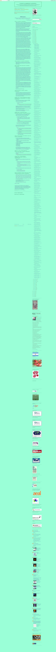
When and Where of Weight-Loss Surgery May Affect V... (37, 93)
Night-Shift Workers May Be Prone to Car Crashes (37, 187)
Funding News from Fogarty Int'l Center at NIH (37, 270)
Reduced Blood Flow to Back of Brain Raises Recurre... (37, 241)
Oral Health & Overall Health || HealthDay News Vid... (37, 239)
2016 (34, 41)
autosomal (17, 174)
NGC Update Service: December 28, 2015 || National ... (37, 115)
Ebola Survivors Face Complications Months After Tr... (37, 193)
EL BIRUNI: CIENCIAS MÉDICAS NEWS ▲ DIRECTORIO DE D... (36, 45)
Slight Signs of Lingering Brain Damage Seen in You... (37, 191)
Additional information (18, 18)
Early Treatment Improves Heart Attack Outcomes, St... (37, 88)
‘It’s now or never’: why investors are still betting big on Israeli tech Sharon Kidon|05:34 (37, 545)
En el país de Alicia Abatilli (36, 590)
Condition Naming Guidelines (25, 148)
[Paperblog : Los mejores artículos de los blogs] (35, 391)
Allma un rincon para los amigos (37, 629)
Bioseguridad (34, 547)
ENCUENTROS (35, 598)
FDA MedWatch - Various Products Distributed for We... (37, 263)
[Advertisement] (20, 218)
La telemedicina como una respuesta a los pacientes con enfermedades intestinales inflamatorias (39, 571)
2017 (34, 40)
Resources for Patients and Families (21, 170)
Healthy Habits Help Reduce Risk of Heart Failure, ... (37, 189)
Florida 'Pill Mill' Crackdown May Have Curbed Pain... (37, 249)
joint (21, 176)
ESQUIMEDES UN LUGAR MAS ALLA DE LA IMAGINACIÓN (37, 608)
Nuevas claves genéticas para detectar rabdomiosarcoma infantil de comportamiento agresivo (37, 535)
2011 (34, 294)
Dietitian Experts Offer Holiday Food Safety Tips (37, 127)
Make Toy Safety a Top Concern (37, 121)
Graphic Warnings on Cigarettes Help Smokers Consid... (37, 167)
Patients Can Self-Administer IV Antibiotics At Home (37, 129)
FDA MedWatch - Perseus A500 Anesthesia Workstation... (37, 228)
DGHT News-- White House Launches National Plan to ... (37, 265)
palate (25, 177)
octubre (35, 280)
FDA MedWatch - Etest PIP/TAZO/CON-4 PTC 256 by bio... (37, 109)
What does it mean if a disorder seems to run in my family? (23, 161)
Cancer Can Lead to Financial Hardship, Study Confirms (37, 104)
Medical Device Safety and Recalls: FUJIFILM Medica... (37, 223)
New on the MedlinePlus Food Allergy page (37, 201)
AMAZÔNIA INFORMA (36, 614)
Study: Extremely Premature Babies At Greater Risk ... (37, 84)
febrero (35, 288)
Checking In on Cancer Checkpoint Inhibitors (36, 101)
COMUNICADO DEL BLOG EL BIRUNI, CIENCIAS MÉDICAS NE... (37, 74)
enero (34, 289)
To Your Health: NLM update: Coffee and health (37, 78)
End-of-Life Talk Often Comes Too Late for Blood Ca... (37, 243)
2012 (34, 293)
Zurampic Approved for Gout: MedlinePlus (37, 180)
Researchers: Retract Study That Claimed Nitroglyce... (37, 59)
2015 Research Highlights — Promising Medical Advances (37, 152)
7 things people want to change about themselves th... (37, 111)
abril (34, 286)
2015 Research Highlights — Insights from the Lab (37, 150)
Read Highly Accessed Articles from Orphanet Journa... (37, 273)
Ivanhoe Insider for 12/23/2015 (37, 266)
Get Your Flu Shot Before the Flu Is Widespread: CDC (37, 165)
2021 (34, 36)
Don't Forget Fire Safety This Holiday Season (37, 131)
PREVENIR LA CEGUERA (36, 585)
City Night (38, 593)
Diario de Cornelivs (35, 563)
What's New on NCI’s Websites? (37, 259)
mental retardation (27, 176)
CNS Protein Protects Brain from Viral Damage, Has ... (37, 72)
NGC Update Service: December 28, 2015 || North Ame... (37, 113)
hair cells (28, 175)
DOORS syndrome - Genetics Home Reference (19, 10)
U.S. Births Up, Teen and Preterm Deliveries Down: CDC (37, 164)
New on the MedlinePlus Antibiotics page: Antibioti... (37, 199)
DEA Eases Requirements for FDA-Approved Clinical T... (37, 261)
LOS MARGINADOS (35, 543)
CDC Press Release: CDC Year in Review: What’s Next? (37, 137)
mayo (34, 285)
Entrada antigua (29, 224)
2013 (34, 292)
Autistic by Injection (35, 603)
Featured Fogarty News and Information (37, 268)
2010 (34, 295)
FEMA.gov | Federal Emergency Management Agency (37, 179)
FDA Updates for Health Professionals (36, 52)
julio (34, 283)
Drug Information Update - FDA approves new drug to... (37, 275)
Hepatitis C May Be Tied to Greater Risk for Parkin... (37, 173)
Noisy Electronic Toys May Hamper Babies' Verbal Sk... (37, 171)
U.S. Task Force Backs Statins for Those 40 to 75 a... (37, 254)
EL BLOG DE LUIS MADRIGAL (35, 575)
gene (26, 175)
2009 (34, 296)
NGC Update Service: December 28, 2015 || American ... (37, 116)
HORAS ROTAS (35, 557)
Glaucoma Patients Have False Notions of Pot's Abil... (37, 203)
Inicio (23, 224)
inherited (19, 176)
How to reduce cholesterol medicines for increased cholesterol (39, 625)
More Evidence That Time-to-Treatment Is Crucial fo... (37, 245)
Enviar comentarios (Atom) (21, 225)
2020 (34, 37)
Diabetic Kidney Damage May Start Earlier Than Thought (37, 58)
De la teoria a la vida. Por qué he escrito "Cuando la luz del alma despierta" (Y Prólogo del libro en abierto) (39, 566)
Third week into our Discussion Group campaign (37, 139)
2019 (34, 38)
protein (30, 177)
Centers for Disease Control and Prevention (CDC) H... (37, 50)
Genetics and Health (19, 169)
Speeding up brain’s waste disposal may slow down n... (37, 149)
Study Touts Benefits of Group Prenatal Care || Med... (37, 251)
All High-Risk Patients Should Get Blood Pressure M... (37, 125)
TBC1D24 (21, 88)
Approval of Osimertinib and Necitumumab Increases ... (37, 106)
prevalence (27, 177)
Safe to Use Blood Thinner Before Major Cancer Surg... (37, 56)
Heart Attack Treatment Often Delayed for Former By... (37, 90)
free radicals (21, 175)
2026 (34, 30)
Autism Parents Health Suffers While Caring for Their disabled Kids (39, 605)
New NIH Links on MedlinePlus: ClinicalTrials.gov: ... (37, 145)
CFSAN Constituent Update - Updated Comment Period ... (37, 224)
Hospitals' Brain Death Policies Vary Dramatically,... (37, 86)
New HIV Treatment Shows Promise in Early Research (37, 205)
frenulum (24, 175)
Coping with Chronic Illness (37, 79)
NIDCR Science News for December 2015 (36, 70)
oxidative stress (22, 177)
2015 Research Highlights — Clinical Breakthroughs (37, 154)
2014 (34, 291)
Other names (23, 18)
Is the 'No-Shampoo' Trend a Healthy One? (37, 54)
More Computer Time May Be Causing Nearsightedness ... (37, 120)
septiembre (35, 281)
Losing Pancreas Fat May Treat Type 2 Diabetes (37, 123)
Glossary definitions (27, 18)
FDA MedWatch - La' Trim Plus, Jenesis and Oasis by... (37, 226)
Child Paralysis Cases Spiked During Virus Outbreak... (37, 185)
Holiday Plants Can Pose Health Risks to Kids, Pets (37, 133)
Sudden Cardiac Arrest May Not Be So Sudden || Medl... (37, 256)
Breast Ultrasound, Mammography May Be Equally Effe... (37, 92)
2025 (34, 31)
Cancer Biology (35, 100)
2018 (34, 39)
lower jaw (24, 176)
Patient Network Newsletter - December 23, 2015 (37, 272)
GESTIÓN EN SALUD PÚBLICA (37, 537)
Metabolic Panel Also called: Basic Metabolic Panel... (37, 160)
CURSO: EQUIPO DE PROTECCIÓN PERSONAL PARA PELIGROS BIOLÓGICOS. (39, 549)
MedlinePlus (18, 116)
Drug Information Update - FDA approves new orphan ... (37, 277)
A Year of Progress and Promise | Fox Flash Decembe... (37, 76)
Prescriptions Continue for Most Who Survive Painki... (37, 95)
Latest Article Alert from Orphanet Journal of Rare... (37, 68)
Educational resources (19, 122)
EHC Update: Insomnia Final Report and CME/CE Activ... (37, 64)
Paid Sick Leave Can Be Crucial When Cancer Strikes (37, 169)
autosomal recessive (21, 174)
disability (18, 175)
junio (34, 284)
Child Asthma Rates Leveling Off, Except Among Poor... (37, 82)
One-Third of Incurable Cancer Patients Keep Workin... (37, 236)
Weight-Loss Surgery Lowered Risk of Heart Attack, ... (37, 183)
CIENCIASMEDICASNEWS (28, 3)
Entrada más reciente (16, 224)
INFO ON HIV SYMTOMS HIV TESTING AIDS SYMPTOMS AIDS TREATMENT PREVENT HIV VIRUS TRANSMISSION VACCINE (37, 622)
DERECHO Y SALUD (35, 552)
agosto (35, 282)
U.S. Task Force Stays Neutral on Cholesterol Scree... (37, 253)
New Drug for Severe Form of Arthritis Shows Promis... (37, 175)
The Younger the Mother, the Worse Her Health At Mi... (37, 134)
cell (23, 174)
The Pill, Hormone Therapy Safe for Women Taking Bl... (37, 207)
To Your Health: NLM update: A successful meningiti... (37, 258)
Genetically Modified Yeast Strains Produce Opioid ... (37, 147)
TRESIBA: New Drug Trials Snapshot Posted (37, 66)
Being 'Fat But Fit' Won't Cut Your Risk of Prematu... (37, 247)
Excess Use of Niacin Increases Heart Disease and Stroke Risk (39, 582)
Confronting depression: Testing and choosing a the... (37, 210)
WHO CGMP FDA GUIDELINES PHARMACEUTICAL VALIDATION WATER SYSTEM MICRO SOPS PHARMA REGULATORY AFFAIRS (37, 579)
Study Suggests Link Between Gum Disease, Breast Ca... (37, 238)
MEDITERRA (35, 628)
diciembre (35, 43)
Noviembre (34, 591)
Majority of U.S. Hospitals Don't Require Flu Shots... (37, 234)
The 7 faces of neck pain (36, 182)
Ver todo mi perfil (35, 349)
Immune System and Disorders (37, 232)
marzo (35, 287)
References (16, 183)
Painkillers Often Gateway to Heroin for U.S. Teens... (37, 61)
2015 (34, 42)
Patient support (19, 123)
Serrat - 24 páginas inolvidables (38, 599)
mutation (19, 177)
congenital (26, 174)
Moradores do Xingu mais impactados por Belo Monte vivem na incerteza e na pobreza (37, 616)
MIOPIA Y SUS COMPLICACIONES (39, 586)
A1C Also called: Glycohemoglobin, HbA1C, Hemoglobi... (37, 158)
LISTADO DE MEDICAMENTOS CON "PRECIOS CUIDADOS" (37, 619)
